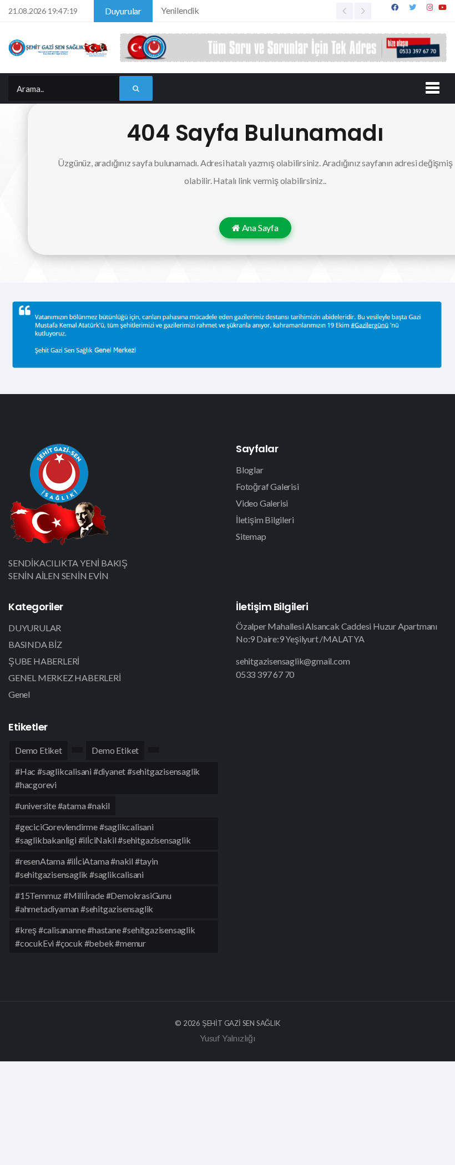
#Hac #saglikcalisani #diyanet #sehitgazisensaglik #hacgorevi (107, 778)
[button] (430, 86)
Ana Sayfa (259, 227)
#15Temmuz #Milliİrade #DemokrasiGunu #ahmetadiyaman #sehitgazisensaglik (93, 902)
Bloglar (250, 469)
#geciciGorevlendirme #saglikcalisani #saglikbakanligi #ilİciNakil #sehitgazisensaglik (102, 833)
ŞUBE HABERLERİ (43, 661)
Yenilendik (180, 10)
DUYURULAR (34, 627)
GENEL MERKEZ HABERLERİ (64, 677)
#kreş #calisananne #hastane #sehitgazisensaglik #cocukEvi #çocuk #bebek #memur (105, 936)
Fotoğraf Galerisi (267, 486)
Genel (19, 694)
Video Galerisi (262, 503)
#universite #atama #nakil (62, 805)
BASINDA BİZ (35, 644)
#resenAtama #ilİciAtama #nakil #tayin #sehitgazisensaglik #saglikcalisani (86, 868)
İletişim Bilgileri (265, 519)
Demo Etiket (38, 750)
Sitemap (251, 536)
